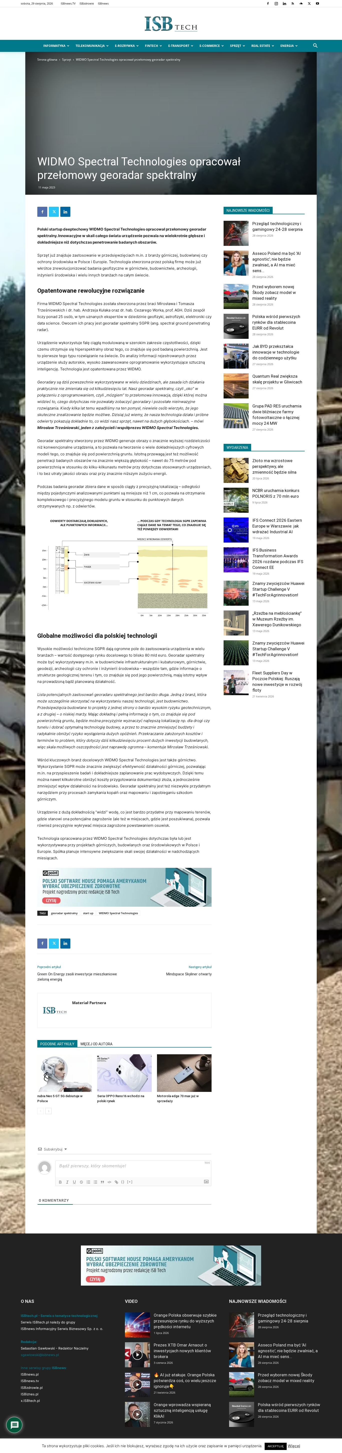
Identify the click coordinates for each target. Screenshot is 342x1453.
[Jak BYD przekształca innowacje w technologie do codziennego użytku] (236, 356)
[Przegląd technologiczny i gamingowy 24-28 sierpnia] (236, 233)
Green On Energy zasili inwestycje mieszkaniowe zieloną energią (77, 977)
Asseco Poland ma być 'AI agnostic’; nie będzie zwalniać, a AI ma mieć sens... (288, 1350)
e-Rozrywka (125, 46)
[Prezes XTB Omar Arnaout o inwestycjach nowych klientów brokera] (137, 1354)
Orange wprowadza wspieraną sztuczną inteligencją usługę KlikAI (182, 1410)
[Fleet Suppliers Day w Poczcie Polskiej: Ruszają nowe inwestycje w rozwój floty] (236, 682)
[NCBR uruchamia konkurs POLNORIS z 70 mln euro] (236, 500)
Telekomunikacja (90, 46)
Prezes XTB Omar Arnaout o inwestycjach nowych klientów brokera (182, 1350)
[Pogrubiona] (60, 1182)
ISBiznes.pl (29, 1394)
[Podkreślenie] (74, 1182)
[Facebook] (268, 3)
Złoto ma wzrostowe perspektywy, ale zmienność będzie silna (274, 466)
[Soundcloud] (301, 3)
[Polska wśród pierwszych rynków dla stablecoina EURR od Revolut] (236, 326)
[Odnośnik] (116, 1182)
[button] (315, 46)
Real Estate (260, 46)
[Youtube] (317, 3)
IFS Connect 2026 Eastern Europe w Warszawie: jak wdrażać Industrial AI (277, 526)
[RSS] (292, 3)
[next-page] (48, 1111)
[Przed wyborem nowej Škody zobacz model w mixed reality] (236, 296)
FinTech (151, 46)
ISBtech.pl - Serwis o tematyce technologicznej (59, 1316)
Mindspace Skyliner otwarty (189, 974)
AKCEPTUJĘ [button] (276, 1446)
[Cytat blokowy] (102, 1182)
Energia (287, 46)
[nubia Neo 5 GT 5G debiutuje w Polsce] (64, 1073)
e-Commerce (210, 46)
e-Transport (178, 46)
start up (88, 913)
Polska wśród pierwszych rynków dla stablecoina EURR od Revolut (276, 322)
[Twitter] (309, 3)
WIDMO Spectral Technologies (118, 913)
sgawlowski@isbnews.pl (40, 1355)
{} (123, 1182)
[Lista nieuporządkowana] (95, 1182)
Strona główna (47, 59)
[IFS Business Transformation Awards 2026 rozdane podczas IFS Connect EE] (236, 559)
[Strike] (81, 1182)
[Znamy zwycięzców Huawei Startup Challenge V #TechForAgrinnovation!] (236, 593)
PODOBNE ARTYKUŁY (57, 1044)
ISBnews (103, 3)
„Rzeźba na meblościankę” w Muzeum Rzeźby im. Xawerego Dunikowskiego (277, 619)
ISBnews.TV (68, 3)
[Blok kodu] (109, 1182)
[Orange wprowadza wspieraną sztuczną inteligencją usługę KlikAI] (137, 1414)
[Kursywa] (67, 1182)
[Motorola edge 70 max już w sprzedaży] (184, 1073)
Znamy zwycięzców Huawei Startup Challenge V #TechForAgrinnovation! (278, 589)
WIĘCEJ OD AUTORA (96, 1044)
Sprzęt (235, 46)
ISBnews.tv (30, 1381)
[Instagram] (276, 3)
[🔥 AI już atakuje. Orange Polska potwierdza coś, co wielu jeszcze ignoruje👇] (137, 1384)
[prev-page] (40, 1111)
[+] (130, 1182)
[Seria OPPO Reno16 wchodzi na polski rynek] (124, 1073)
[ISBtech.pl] (171, 24)
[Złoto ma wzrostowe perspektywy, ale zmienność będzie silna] (236, 470)
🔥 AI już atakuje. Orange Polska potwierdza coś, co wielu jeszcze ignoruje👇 (185, 1380)
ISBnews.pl (30, 1374)
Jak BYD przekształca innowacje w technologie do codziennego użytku (275, 352)
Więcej (294, 1445)
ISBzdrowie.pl (32, 1388)
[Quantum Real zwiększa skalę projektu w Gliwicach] (236, 385)
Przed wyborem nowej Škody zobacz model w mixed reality (274, 292)
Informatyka (54, 46)
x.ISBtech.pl (30, 1401)
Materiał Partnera (89, 1002)
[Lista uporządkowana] (88, 1182)
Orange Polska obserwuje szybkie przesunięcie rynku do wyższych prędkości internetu (185, 1321)
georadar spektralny (64, 913)
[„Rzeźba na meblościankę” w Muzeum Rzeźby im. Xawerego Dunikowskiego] (236, 623)
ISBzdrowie (87, 3)
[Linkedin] (284, 3)
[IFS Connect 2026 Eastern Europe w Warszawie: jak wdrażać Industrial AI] (236, 530)
